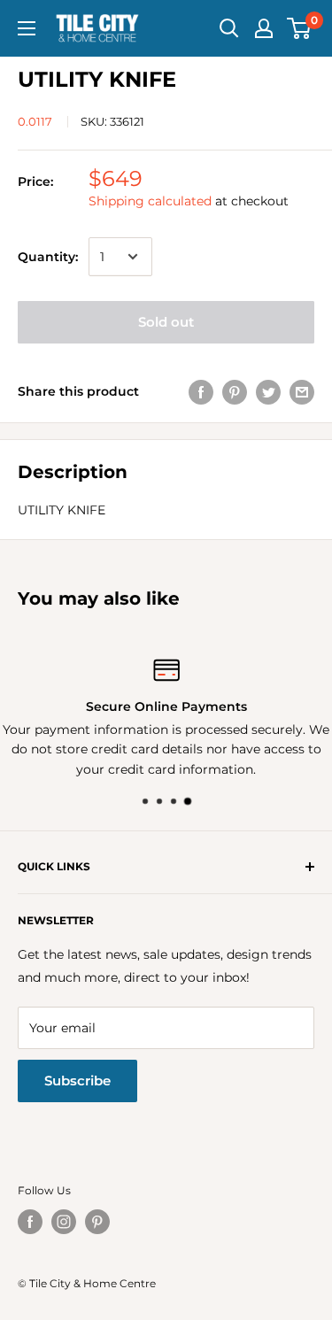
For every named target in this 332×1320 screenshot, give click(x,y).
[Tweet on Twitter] (268, 391)
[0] (300, 28)
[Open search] (229, 28)
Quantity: (48, 257)
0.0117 (35, 121)
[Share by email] (302, 391)
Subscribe (77, 1080)
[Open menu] (26, 28)
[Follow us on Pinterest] (97, 1221)
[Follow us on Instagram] (63, 1221)
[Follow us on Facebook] (30, 1221)
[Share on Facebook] (201, 391)
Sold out (166, 321)
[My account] (264, 28)
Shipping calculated (150, 201)
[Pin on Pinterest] (234, 391)
